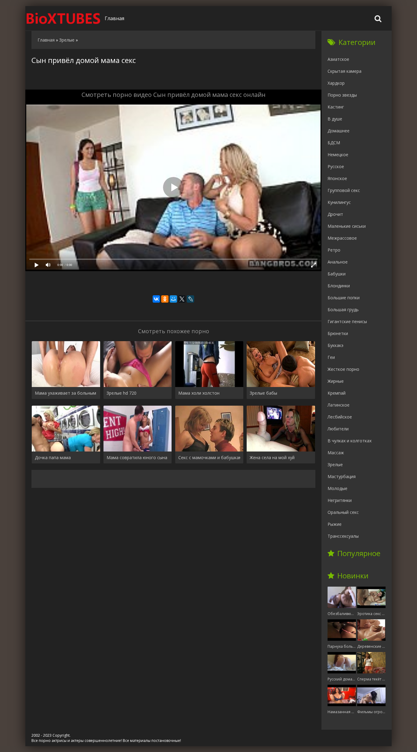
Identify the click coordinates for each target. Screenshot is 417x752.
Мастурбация (342, 476)
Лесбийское (340, 417)
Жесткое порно (343, 369)
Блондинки (339, 286)
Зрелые (335, 464)
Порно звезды (342, 95)
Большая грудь (343, 309)
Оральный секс (343, 512)
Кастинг (336, 107)
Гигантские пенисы (347, 321)
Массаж (336, 452)
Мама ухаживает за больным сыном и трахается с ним (66, 393)
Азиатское (338, 59)
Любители (338, 429)
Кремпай (337, 393)
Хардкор (336, 83)
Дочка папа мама (53, 457)
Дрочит (335, 214)
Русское (336, 166)
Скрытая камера (344, 71)
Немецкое (338, 154)
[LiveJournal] (190, 299)
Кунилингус (339, 202)
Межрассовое (342, 238)
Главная (114, 18)
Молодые (337, 488)
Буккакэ (335, 345)
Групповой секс (344, 190)
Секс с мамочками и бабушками (209, 457)
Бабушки (337, 274)
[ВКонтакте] (156, 299)
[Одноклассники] (165, 299)
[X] (182, 299)
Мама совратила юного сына (137, 457)
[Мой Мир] (173, 299)
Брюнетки (338, 333)
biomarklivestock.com (63, 18)
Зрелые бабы (263, 393)
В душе (335, 119)
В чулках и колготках (350, 441)
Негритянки (340, 500)
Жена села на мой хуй (272, 457)
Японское (337, 178)
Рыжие (335, 524)
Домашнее (339, 131)
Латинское (339, 405)
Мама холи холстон (198, 393)
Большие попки (344, 297)
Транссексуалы (343, 536)
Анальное (338, 262)
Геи (331, 357)
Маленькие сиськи (347, 226)
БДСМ (334, 143)
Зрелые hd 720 (121, 393)
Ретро (334, 250)
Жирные (336, 381)
